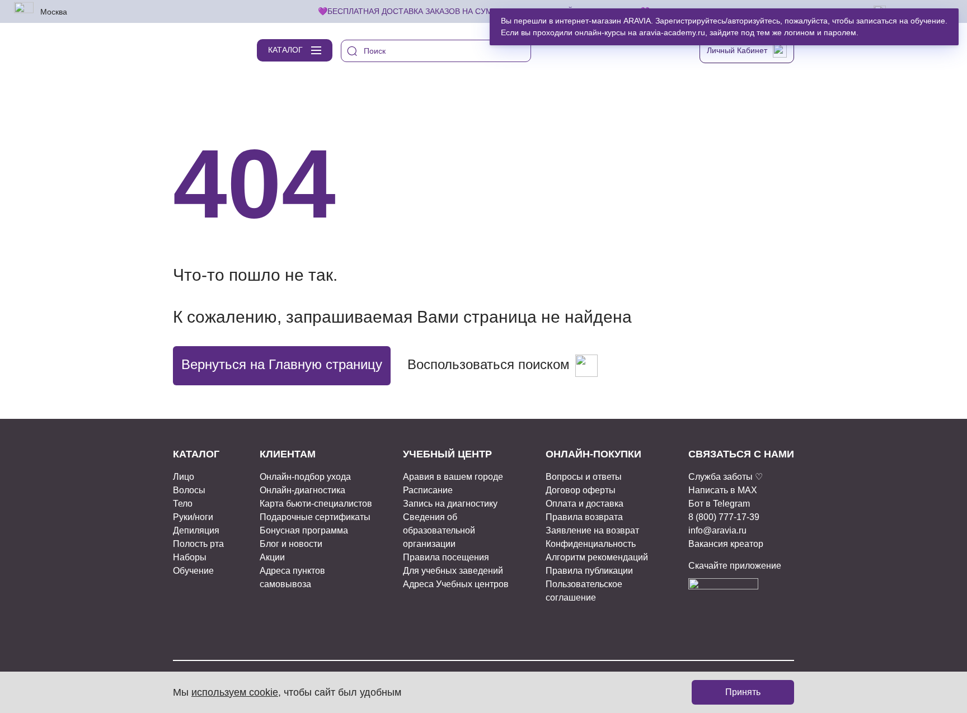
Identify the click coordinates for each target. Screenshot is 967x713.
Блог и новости (291, 544)
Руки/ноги (193, 517)
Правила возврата (584, 517)
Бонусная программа (304, 530)
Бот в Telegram (719, 503)
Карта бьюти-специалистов (316, 503)
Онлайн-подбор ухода (305, 476)
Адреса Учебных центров (456, 584)
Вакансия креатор (725, 544)
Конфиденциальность (591, 544)
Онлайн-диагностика (302, 490)
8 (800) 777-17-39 (723, 517)
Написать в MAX (722, 490)
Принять (743, 692)
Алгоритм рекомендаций (597, 557)
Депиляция (196, 530)
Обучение (193, 570)
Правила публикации (589, 570)
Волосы (189, 490)
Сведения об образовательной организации (439, 530)
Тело (183, 503)
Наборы (189, 557)
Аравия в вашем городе (453, 476)
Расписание (428, 490)
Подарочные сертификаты (315, 517)
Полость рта (198, 544)
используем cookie (234, 692)
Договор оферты (581, 490)
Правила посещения (446, 557)
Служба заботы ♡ (725, 476)
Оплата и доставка (584, 503)
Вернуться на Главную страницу (281, 364)
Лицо (183, 476)
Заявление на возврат (592, 530)
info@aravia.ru (717, 530)
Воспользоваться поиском (488, 364)
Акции (272, 557)
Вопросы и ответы (584, 476)
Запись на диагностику (450, 503)
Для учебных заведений (453, 570)
